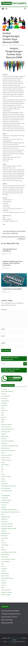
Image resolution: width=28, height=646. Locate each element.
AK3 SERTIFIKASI (5, 401)
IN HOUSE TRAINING (6, 476)
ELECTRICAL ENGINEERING (7, 441)
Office (2, 540)
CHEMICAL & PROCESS (6, 424)
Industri (3, 479)
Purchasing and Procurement (8, 559)
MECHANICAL (4, 535)
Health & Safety (5, 464)
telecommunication (5, 590)
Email (3, 336)
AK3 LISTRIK (4, 398)
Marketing (3, 531)
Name (3, 329)
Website (3, 343)
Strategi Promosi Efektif (7, 623)
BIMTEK (3, 419)
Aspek (2, 412)
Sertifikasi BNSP (5, 573)
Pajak (2, 547)
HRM (4, 29)
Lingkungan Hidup (5, 516)
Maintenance (4, 519)
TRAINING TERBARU (6, 594)
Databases (3, 434)
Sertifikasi (3, 571)
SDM (7, 29)
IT (1, 493)
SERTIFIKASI (4, 568)
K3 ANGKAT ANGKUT (6, 500)
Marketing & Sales (5, 533)
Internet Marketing (5, 488)
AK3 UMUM (4, 403)
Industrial (3, 481)
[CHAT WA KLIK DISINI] (12, 376)
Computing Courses (6, 431)
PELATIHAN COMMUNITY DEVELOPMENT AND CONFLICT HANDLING (14, 232)
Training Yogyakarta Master (18, 45)
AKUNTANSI (4, 405)
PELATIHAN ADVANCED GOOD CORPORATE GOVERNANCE (13, 238)
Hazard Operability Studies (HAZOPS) (10, 610)
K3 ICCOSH (3, 505)
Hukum (3, 474)
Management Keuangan (7, 523)
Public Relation (4, 557)
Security (3, 566)
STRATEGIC (3, 583)
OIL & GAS (3, 542)
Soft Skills (3, 580)
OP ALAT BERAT (5, 545)
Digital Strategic (5, 436)
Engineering (4, 443)
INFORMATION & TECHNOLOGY (8, 486)
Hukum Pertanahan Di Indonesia (9, 616)
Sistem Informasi (5, 575)
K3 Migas (3, 507)
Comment (4, 309)
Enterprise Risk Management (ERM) (9, 445)
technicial (3, 585)
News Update (4, 538)
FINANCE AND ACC (5, 457)
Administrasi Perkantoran (7, 391)
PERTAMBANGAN (5, 554)
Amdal (2, 408)
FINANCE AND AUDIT (6, 460)
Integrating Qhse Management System (10, 613)
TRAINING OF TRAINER (6, 592)
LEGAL (2, 514)
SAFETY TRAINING (5, 561)
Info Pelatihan (4, 483)
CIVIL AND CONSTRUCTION (7, 429)
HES (2, 467)
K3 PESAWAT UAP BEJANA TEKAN (9, 509)
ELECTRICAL (4, 438)
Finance (3, 453)
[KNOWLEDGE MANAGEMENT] (14, 274)
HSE (2, 471)
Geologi (3, 462)
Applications (4, 410)
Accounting (4, 389)
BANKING (3, 417)
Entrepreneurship (5, 448)
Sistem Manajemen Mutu (7, 578)
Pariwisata (3, 549)
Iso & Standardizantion (6, 490)
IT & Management (5, 495)
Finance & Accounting (6, 455)
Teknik (2, 587)
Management (4, 521)
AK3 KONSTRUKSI (5, 396)
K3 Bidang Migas (5, 502)
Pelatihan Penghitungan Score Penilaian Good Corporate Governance (13, 263)
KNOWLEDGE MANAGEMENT (12, 289)
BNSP (2, 422)
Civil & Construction (6, 427)
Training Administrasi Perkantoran (10, 250)
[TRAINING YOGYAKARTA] (3, 8)
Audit (2, 415)
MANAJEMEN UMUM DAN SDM (8, 528)
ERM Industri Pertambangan (8, 450)
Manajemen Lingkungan (7, 526)
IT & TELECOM (4, 497)
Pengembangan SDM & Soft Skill (9, 552)
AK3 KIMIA (3, 393)
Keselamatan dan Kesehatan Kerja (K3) (10, 512)
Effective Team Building (7, 619)
